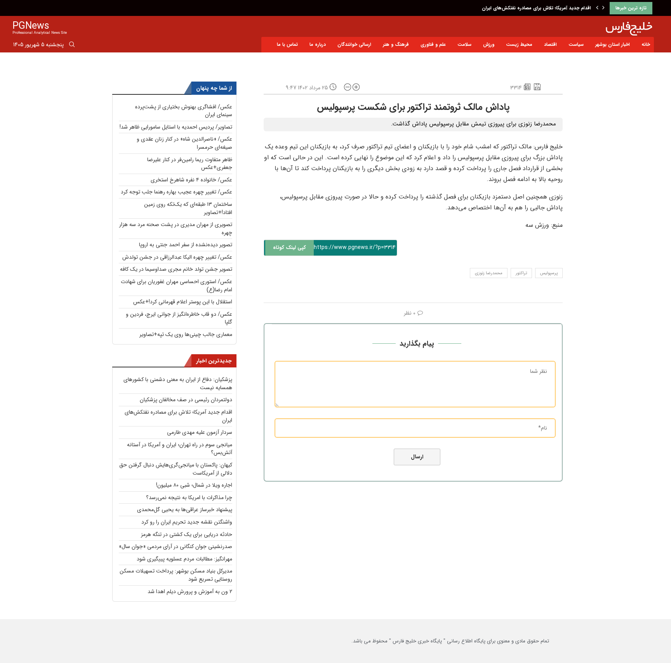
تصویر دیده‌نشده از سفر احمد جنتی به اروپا (185, 244)
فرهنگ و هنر (396, 44)
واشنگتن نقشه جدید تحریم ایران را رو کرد (186, 522)
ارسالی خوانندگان (354, 44)
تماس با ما (287, 44)
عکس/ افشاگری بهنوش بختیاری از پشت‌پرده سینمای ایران (183, 111)
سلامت (464, 44)
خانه (645, 44)
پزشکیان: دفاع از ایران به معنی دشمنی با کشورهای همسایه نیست (177, 383)
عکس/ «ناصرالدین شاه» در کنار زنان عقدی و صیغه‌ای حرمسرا (184, 143)
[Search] (72, 46)
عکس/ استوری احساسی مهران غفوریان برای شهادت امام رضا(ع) (176, 285)
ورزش (488, 44)
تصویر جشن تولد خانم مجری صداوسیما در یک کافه (176, 269)
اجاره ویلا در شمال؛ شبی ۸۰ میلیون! (194, 485)
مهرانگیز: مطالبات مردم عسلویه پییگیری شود (184, 559)
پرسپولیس (549, 273)
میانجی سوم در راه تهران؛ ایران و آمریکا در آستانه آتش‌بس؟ (179, 448)
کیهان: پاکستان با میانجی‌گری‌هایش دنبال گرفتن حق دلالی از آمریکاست (175, 469)
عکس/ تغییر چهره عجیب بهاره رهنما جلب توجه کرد (176, 192)
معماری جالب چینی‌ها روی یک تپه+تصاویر (185, 334)
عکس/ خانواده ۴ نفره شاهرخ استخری (191, 180)
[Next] (603, 8)
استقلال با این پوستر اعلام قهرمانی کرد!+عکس (182, 302)
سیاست (576, 44)
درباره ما (317, 44)
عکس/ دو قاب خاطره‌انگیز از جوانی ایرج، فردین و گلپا (179, 318)
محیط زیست (519, 44)
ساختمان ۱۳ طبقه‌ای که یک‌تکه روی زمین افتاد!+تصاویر (188, 208)
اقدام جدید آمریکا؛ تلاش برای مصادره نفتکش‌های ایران (536, 8)
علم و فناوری (433, 44)
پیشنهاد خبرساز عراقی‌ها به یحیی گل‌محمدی (184, 509)
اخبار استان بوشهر (612, 44)
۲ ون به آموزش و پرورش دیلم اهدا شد (190, 591)
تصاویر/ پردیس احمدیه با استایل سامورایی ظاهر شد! (176, 127)
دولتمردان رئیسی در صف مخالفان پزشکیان (186, 399)
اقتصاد (550, 44)
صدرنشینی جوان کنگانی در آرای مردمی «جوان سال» (175, 546)
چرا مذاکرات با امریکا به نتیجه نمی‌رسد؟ (189, 497)
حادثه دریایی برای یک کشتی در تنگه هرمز (186, 534)
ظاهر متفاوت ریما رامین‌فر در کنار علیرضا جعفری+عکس (189, 163)
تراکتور (521, 273)
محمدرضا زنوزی (488, 273)
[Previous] (597, 8)
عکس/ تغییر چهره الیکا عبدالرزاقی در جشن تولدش (177, 257)
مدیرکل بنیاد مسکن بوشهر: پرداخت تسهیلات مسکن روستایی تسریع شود (176, 575)
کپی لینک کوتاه (289, 248)
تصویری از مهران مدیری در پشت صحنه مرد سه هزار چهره (175, 228)
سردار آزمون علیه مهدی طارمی (199, 432)
